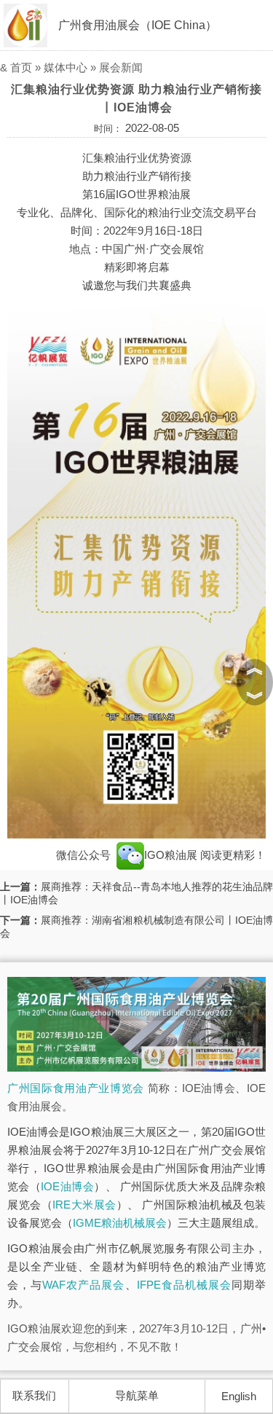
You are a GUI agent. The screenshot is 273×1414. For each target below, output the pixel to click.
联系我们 (34, 1395)
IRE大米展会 (84, 1204)
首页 (21, 67)
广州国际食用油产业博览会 (75, 1088)
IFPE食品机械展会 (184, 1285)
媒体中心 (65, 67)
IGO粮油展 (172, 855)
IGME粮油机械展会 (120, 1223)
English (238, 1396)
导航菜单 (137, 1395)
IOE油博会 (67, 1186)
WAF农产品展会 (83, 1285)
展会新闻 (121, 67)
